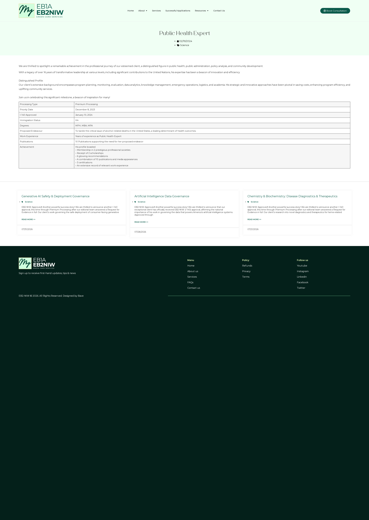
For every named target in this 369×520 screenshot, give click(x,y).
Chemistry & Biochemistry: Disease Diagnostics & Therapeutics (292, 196)
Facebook (302, 282)
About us (192, 271)
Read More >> (28, 219)
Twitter (301, 288)
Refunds (247, 265)
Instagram (303, 271)
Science (184, 45)
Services (192, 276)
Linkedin (302, 276)
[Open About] (146, 10)
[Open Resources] (208, 10)
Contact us (193, 288)
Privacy (246, 271)
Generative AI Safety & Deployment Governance (56, 196)
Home (190, 265)
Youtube (302, 265)
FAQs (190, 282)
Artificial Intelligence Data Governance (161, 196)
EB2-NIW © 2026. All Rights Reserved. (41, 295)
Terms (245, 276)
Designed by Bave (73, 295)
